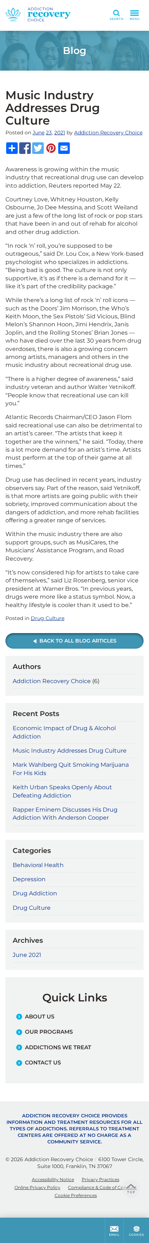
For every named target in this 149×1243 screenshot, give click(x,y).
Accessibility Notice (53, 1179)
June (38, 132)
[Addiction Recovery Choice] (38, 14)
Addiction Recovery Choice (108, 132)
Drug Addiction (35, 893)
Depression (29, 879)
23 (49, 132)
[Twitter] (37, 148)
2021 (59, 132)
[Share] (11, 148)
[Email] (64, 148)
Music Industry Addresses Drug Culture (70, 750)
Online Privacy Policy (37, 1187)
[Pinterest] (51, 148)
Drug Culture (47, 618)
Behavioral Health (38, 865)
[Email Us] (114, 1230)
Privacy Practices (100, 1179)
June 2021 (27, 954)
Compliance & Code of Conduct (102, 1187)
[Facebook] (24, 148)
